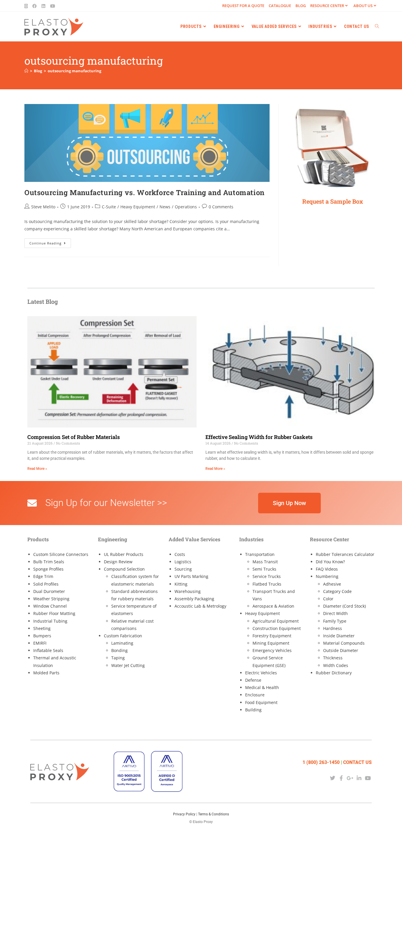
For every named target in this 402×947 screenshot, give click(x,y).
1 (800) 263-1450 (321, 762)
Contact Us (357, 762)
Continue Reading (50, 241)
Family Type (334, 621)
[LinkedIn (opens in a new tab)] (43, 6)
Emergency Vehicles (272, 650)
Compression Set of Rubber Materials (73, 436)
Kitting (181, 584)
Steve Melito (43, 206)
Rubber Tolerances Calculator (345, 554)
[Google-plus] (350, 778)
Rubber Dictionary (334, 673)
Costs (180, 554)
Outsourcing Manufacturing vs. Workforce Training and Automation (144, 192)
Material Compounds (344, 643)
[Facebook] (341, 778)
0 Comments (221, 206)
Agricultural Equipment (276, 621)
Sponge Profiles (48, 569)
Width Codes (335, 665)
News (165, 206)
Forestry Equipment (272, 635)
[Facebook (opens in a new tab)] (34, 6)
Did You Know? (330, 561)
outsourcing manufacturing (74, 70)
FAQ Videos (327, 569)
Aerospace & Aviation (273, 606)
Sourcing (183, 569)
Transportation (260, 554)
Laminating (122, 643)
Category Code (337, 591)
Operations (186, 206)
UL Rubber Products (123, 554)
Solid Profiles (46, 584)
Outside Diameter (340, 650)
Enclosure (255, 695)
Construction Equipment (277, 628)
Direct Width (335, 613)
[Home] (26, 70)
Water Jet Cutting (128, 665)
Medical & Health (262, 687)
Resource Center (327, 5)
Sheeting (42, 628)
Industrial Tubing (50, 621)
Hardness (332, 628)
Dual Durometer (49, 591)
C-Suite (109, 206)
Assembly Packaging (194, 598)
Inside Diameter (339, 635)
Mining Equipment (271, 643)
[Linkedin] (359, 778)
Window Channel (50, 606)
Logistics (183, 561)
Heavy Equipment (137, 206)
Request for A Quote (243, 5)
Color (328, 598)
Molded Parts (46, 673)
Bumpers (42, 635)
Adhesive (332, 584)
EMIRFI (39, 643)
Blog (300, 5)
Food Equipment (261, 702)
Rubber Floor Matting (54, 613)
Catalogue (280, 5)
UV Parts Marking (191, 576)
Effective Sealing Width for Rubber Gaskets (259, 436)
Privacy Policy (184, 814)
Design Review (118, 561)
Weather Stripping (51, 598)
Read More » (37, 469)
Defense (253, 680)
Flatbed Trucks (267, 584)
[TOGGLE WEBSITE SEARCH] (377, 26)
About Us (363, 5)
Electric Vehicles (261, 673)
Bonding (119, 650)
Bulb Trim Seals (48, 561)
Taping (118, 658)
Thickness (333, 658)
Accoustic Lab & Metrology (200, 606)
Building (253, 710)
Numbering (327, 576)
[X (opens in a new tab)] (27, 6)
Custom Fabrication (123, 635)
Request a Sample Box (332, 201)
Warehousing (188, 591)
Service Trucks (267, 576)
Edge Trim (43, 576)
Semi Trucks (264, 569)
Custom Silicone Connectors (60, 554)
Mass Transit (265, 561)
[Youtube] (368, 778)
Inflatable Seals (48, 650)
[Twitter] (332, 778)
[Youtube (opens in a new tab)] (52, 6)
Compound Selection (124, 569)
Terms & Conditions (213, 814)
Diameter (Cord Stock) (344, 606)
